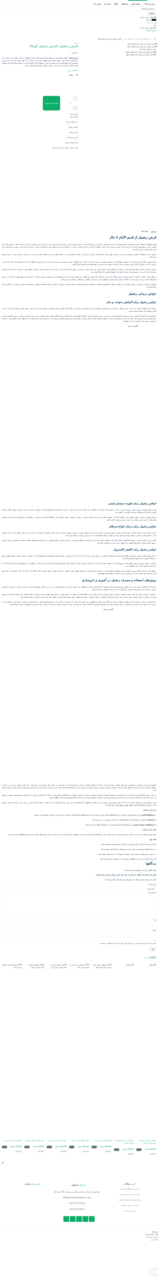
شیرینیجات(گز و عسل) (142, 39)
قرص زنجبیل (73, 132)
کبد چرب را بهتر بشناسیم (129, 1205)
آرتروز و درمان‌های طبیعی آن (129, 1189)
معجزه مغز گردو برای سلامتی (129, 1194)
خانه (154, 39)
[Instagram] (66, 1219)
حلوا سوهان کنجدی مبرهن (13, 1140)
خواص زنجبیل (73, 127)
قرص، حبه (128, 39)
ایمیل (154, 930)
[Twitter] (85, 1219)
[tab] (153, 231)
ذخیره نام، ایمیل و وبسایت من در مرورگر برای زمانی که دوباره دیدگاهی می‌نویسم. (128, 943)
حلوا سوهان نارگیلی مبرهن (35, 1140)
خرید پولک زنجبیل (72, 122)
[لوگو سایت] (148, 17)
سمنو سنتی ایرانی (130, 1211)
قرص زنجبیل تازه (72, 137)
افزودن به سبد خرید (51, 103)
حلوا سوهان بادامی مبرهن (80, 1140)
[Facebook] (92, 1219)
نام (154, 920)
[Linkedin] (73, 1219)
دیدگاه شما (152, 892)
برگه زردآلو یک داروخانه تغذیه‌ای (130, 1200)
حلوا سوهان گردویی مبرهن (57, 1140)
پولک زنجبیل (74, 117)
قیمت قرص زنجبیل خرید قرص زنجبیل (65, 148)
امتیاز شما (152, 884)
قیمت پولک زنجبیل (71, 142)
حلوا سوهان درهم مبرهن (103, 1140)
